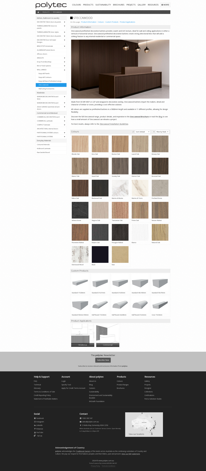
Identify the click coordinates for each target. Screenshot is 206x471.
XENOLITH (40, 58)
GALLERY (142, 4)
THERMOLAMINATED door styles (48, 32)
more (166, 5)
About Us (92, 381)
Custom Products (111, 22)
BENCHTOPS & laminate (45, 46)
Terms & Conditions (108, 466)
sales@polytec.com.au (90, 422)
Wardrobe (41, 93)
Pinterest (39, 429)
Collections (148, 392)
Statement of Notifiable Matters (46, 399)
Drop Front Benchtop (44, 62)
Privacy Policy (95, 466)
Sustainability (94, 392)
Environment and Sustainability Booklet (100, 396)
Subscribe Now (103, 360)
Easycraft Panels (44, 73)
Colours (101, 22)
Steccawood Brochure (139, 116)
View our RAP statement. (130, 454)
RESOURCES (153, 4)
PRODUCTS (88, 4)
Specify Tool (66, 385)
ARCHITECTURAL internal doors (47, 129)
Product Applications (127, 22)
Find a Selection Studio (153, 399)
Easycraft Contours (45, 77)
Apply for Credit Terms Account (73, 388)
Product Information (88, 22)
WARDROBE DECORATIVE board (47, 103)
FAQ (35, 381)
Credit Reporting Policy (42, 395)
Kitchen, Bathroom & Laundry (48, 18)
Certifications (149, 395)
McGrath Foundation (96, 401)
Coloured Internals (43, 145)
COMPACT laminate (43, 125)
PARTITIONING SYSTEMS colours (47, 133)
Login (64, 381)
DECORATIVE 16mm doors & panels (49, 36)
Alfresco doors (42, 54)
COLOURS (76, 4)
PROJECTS (131, 4)
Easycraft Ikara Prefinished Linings (50, 81)
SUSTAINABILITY (103, 4)
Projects (147, 385)
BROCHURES (118, 4)
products (45, 12)
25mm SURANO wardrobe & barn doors (48, 108)
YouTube (39, 432)
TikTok (39, 436)
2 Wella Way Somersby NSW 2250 (95, 425)
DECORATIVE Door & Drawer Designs (46, 41)
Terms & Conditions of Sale (44, 392)
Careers (92, 388)
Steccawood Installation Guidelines (114, 124)
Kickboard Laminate (43, 148)
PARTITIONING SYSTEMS (45, 137)
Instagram (40, 422)
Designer (147, 388)
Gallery (147, 381)
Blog (160, 116)
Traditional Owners (83, 451)
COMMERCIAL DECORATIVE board (48, 117)
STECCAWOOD (44, 85)
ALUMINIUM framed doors (46, 50)
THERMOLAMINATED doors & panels (47, 27)
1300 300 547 (87, 418)
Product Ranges (123, 385)
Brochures (121, 388)
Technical (37, 385)
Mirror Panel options (44, 66)
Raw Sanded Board (43, 152)
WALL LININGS (41, 70)
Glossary (37, 388)
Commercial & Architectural (47, 113)
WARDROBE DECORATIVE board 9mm (47, 98)
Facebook (40, 418)
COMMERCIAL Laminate (45, 121)
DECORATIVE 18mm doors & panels (49, 22)
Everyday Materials (44, 140)
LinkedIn (39, 425)
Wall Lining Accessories (46, 89)
